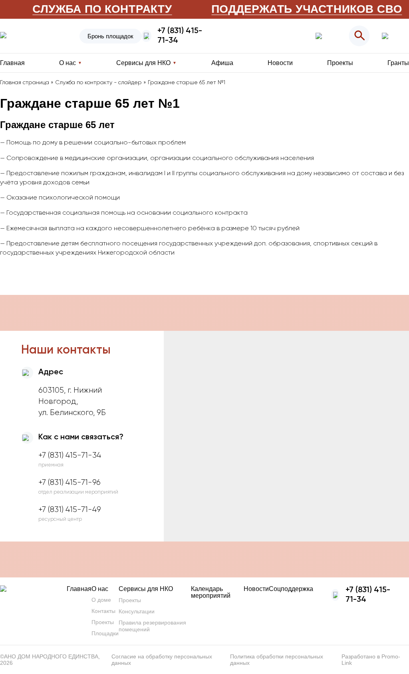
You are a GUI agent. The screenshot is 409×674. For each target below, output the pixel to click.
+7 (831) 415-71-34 (179, 36)
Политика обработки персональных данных (276, 659)
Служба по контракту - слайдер (98, 82)
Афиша (222, 62)
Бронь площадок (110, 36)
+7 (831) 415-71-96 (69, 482)
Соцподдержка (291, 588)
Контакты (103, 611)
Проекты (340, 62)
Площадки (105, 633)
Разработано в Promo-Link (370, 659)
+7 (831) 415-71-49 (69, 510)
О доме (101, 600)
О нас (99, 588)
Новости (280, 62)
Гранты (398, 62)
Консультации (137, 611)
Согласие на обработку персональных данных (161, 659)
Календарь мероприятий (210, 592)
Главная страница (24, 82)
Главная (12, 62)
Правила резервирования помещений (152, 625)
